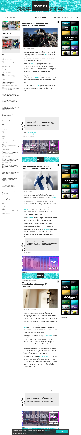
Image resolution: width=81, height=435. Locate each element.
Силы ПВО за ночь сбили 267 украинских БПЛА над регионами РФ (10, 89)
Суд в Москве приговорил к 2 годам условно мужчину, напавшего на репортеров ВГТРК (49, 399)
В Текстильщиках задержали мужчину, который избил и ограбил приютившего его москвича (10, 153)
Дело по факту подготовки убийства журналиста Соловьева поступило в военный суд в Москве (34, 399)
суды (24, 252)
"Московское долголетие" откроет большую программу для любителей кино (9, 127)
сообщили (33, 63)
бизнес (12, 201)
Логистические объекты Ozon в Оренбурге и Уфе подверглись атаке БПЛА (9, 101)
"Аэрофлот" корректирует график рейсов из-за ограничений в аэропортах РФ (9, 179)
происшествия (4, 72)
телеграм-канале (47, 317)
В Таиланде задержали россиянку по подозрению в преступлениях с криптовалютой (49, 244)
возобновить (36, 77)
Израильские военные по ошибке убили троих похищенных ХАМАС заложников (49, 123)
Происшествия (34, 21)
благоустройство (8, 162)
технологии (14, 97)
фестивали (7, 169)
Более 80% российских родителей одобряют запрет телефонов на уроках (10, 95)
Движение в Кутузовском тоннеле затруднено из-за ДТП (9, 83)
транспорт (4, 66)
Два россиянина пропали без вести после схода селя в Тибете (9, 120)
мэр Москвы (4, 59)
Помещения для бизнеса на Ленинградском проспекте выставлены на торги (10, 199)
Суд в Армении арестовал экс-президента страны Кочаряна (8, 186)
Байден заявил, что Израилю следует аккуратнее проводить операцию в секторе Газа (34, 123)
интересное (8, 175)
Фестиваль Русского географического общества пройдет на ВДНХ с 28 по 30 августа (10, 166)
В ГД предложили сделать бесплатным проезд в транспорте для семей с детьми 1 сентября (10, 64)
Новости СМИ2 (24, 156)
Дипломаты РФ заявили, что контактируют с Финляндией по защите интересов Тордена (34, 244)
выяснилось (30, 217)
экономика (4, 116)
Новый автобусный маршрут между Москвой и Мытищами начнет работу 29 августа (10, 146)
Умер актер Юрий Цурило (7, 205)
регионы (11, 59)
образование (8, 97)
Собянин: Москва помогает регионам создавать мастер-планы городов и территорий (10, 57)
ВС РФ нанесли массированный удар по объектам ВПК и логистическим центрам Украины (10, 134)
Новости (6, 34)
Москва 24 (40, 17)
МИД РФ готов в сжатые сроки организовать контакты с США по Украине (9, 76)
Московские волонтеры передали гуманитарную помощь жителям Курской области (9, 192)
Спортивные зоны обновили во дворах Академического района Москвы (10, 160)
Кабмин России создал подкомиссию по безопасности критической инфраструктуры (10, 108)
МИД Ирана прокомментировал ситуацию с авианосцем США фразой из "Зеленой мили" (10, 211)
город (8, 59)
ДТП (13, 85)
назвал (38, 85)
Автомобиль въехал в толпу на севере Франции (10, 70)
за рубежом (10, 72)
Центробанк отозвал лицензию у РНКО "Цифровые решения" (10, 115)
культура (3, 129)
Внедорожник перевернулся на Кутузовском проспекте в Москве (9, 140)
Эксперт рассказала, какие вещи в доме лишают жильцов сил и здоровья (10, 173)
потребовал (47, 229)
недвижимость (7, 201)
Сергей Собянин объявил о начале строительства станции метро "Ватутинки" (10, 51)
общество (8, 66)
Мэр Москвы (5, 37)
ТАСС (46, 54)
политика (3, 79)
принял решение (43, 356)
